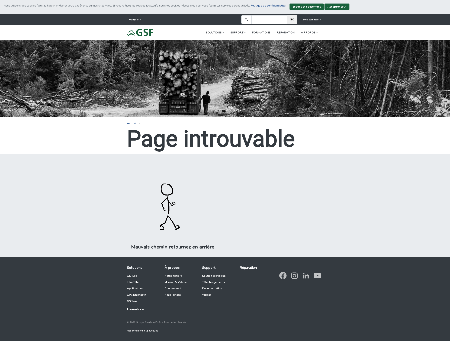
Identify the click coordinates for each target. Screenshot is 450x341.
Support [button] (236, 33)
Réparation (286, 33)
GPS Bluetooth (136, 295)
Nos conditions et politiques (142, 330)
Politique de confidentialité (267, 6)
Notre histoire (173, 276)
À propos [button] (308, 33)
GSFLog (132, 276)
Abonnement (173, 288)
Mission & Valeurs (176, 282)
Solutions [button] (214, 33)
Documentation (212, 288)
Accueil (132, 123)
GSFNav (132, 301)
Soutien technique (214, 276)
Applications (135, 288)
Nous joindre (173, 295)
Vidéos (206, 295)
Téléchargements (213, 282)
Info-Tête (133, 282)
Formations (261, 33)
